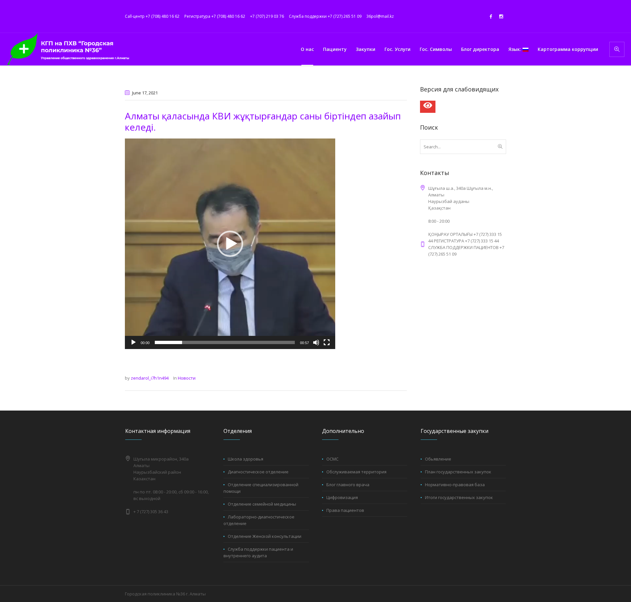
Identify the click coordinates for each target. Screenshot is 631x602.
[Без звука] (316, 342)
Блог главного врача (347, 485)
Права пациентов (345, 510)
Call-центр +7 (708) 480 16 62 (152, 16)
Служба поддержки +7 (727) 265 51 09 (325, 16)
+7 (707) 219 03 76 (267, 16)
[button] (230, 244)
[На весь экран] (326, 342)
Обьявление (438, 459)
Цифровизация (342, 497)
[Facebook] (491, 16)
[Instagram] (501, 16)
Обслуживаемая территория (356, 472)
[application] (230, 243)
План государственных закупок (458, 472)
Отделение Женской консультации (264, 536)
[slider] (225, 342)
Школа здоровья (245, 459)
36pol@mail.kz (380, 16)
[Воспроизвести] (133, 342)
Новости (187, 378)
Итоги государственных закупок (459, 497)
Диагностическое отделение (258, 472)
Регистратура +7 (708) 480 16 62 (214, 16)
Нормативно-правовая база (455, 485)
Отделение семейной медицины (262, 504)
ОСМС (332, 459)
